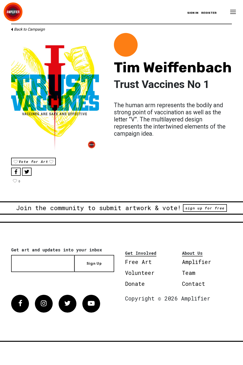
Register (209, 12)
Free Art (138, 261)
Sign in (192, 12)
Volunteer (139, 272)
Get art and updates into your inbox (56, 250)
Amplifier (196, 261)
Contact (193, 283)
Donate (135, 283)
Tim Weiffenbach (173, 67)
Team (188, 272)
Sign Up (94, 263)
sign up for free (204, 208)
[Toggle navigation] (233, 11)
